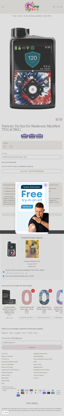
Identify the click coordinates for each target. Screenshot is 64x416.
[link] (32, 207)
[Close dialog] (45, 185)
